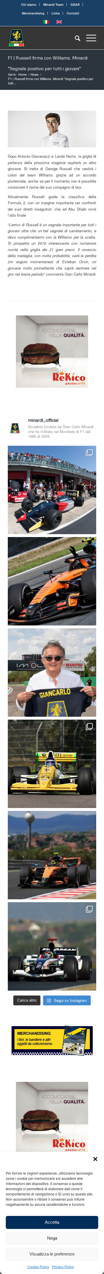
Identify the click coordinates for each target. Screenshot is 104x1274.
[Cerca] (74, 37)
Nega (52, 1238)
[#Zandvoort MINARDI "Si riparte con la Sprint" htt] (52, 672)
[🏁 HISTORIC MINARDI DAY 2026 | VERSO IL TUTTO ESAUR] (52, 764)
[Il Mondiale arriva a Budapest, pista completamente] (52, 946)
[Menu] (88, 37)
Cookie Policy (38, 1266)
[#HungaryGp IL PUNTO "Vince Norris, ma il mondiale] (52, 855)
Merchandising (33, 13)
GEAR (75, 4)
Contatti (73, 13)
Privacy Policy (63, 1266)
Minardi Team (53, 4)
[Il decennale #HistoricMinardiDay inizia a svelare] (52, 490)
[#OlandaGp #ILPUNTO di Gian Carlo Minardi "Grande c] (52, 581)
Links (55, 13)
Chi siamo (28, 4)
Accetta (52, 1222)
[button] (95, 1159)
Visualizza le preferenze (52, 1253)
